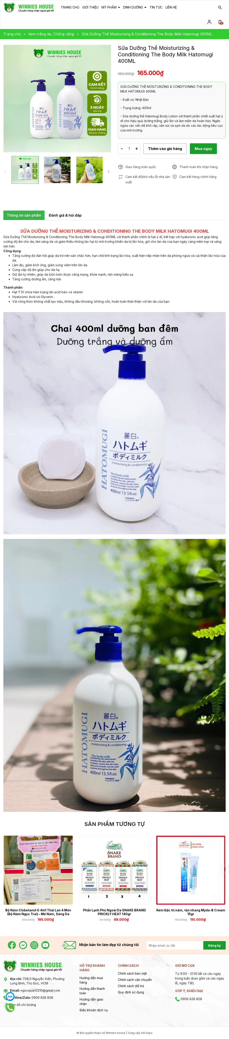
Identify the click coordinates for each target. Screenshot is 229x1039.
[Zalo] (10, 996)
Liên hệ (171, 7)
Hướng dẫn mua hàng (91, 980)
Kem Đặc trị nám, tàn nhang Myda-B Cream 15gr (190, 912)
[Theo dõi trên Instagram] (34, 945)
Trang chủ (70, 7)
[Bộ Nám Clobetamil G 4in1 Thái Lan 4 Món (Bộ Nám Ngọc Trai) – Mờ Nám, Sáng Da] (38, 870)
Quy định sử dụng (131, 992)
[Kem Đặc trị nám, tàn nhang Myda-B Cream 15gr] (190, 870)
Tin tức (156, 7)
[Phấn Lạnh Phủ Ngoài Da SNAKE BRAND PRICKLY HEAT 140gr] (114, 870)
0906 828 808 (31, 997)
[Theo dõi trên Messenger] (23, 945)
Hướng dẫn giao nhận (91, 1001)
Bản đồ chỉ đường (23, 1005)
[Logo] (29, 7)
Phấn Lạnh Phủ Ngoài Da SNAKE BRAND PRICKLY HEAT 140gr (114, 912)
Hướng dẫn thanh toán (92, 991)
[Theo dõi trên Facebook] (12, 945)
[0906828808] (10, 1007)
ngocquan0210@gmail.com (35, 990)
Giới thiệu (90, 7)
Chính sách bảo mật (132, 973)
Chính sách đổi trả (131, 986)
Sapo (149, 1033)
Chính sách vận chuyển (135, 980)
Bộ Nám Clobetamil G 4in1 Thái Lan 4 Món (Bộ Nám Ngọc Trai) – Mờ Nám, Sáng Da (38, 912)
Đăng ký (214, 945)
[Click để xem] (57, 98)
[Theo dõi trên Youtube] (45, 945)
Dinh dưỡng (133, 7)
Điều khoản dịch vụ (94, 1010)
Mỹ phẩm (109, 7)
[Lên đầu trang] (215, 1025)
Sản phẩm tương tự (114, 824)
